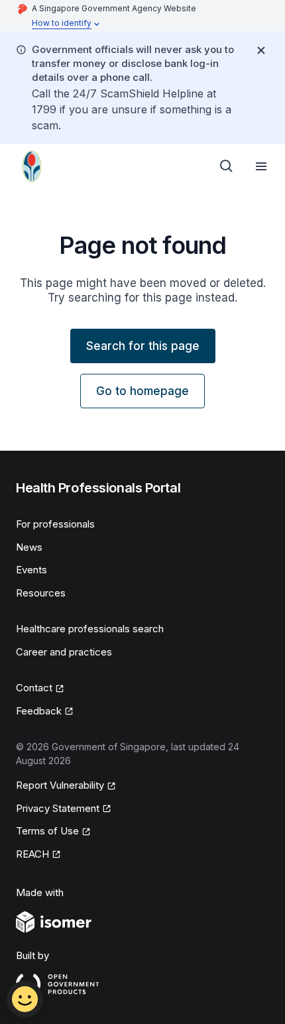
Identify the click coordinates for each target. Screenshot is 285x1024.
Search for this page (143, 346)
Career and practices (64, 652)
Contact (34, 687)
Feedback (39, 711)
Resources (41, 593)
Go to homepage (142, 391)
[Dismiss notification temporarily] (261, 50)
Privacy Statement (57, 808)
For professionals (55, 524)
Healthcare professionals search (90, 628)
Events (31, 569)
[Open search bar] (227, 166)
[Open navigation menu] (261, 166)
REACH (32, 854)
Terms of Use (47, 831)
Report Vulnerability (60, 785)
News (29, 547)
